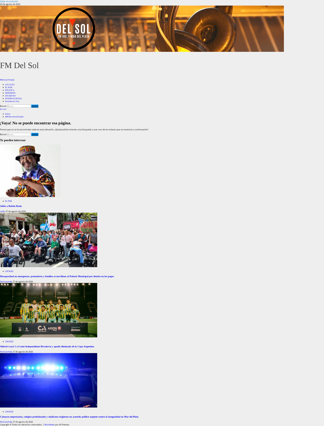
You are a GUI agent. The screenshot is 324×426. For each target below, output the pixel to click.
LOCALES (9, 85)
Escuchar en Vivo (12, 101)
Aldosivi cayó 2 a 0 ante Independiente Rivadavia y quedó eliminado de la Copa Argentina (47, 346)
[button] (7, 79)
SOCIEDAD (10, 96)
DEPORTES (10, 93)
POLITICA (9, 90)
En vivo (3, 109)
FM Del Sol (19, 65)
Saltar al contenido (9, 1)
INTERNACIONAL (13, 98)
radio (3, 211)
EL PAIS (8, 87)
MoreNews (49, 424)
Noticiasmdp (6, 281)
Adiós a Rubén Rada (11, 206)
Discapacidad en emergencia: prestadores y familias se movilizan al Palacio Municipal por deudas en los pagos (57, 276)
